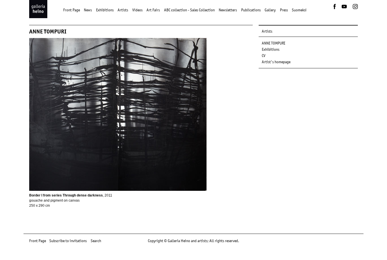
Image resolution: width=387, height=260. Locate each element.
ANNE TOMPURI (273, 43)
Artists (123, 10)
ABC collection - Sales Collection (189, 10)
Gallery (270, 10)
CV (263, 55)
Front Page (71, 10)
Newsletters (228, 10)
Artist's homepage (276, 62)
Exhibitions (105, 10)
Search (96, 240)
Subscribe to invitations (68, 240)
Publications (251, 10)
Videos (137, 10)
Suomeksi (299, 10)
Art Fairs (153, 10)
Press (284, 10)
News (88, 10)
